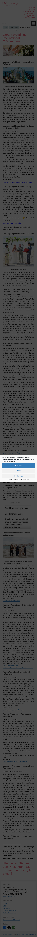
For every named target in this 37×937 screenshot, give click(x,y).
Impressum (26, 479)
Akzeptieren (18, 465)
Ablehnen (18, 470)
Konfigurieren (18, 476)
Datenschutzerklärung (15, 479)
